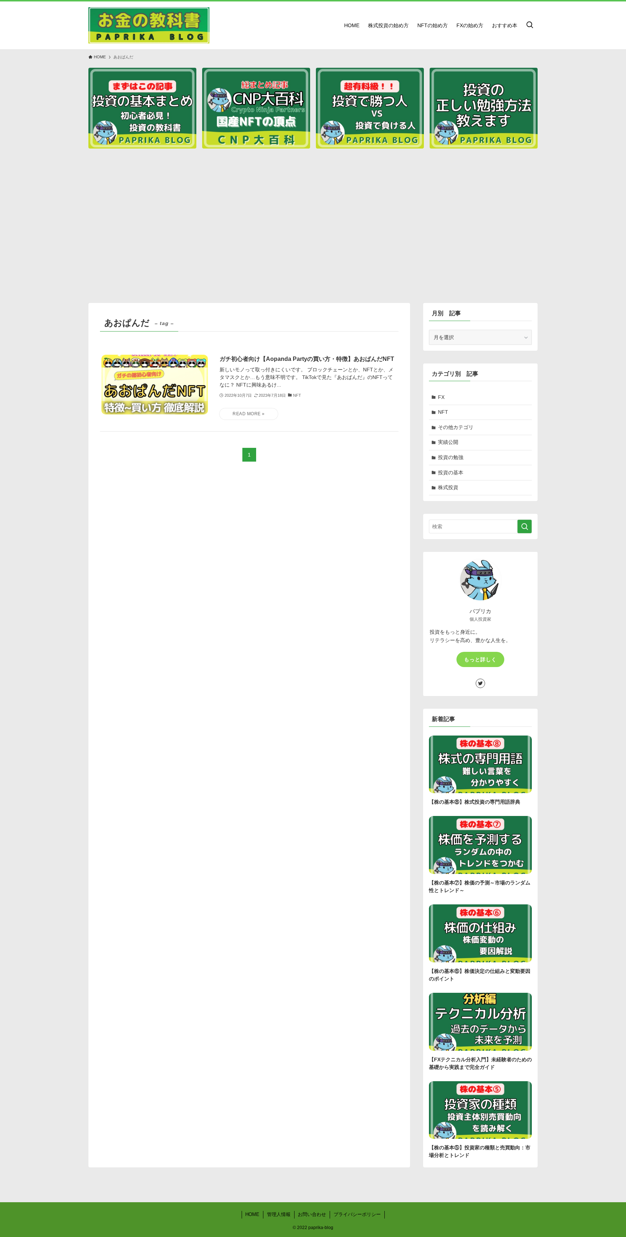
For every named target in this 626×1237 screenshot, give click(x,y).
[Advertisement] (313, 229)
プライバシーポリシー (357, 1214)
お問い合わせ (312, 1214)
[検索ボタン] (530, 25)
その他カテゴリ (455, 427)
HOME (252, 1214)
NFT (443, 412)
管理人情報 (279, 1214)
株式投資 (448, 487)
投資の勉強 (450, 457)
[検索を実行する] (524, 526)
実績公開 (448, 442)
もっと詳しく (480, 659)
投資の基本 (450, 472)
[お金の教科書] (148, 25)
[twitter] (480, 683)
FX (441, 397)
